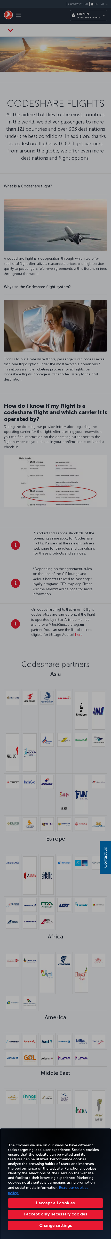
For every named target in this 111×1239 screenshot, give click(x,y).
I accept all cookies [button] (55, 1202)
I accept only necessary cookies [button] (55, 1214)
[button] (55, 1225)
